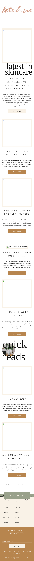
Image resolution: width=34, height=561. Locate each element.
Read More (17, 111)
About (6, 507)
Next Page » (22, 485)
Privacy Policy (8, 558)
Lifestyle (17, 512)
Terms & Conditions (24, 558)
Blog (6, 512)
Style (17, 517)
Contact (6, 517)
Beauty (17, 507)
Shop (6, 522)
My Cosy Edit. (17, 399)
